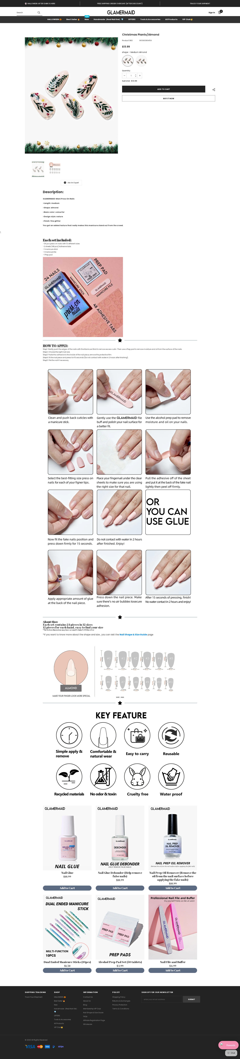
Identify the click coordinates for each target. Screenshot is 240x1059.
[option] (40, 3)
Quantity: (126, 70)
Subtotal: (126, 81)
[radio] (127, 61)
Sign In (212, 12)
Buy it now (168, 98)
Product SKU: (127, 40)
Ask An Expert (73, 182)
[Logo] (121, 12)
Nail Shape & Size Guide (133, 634)
